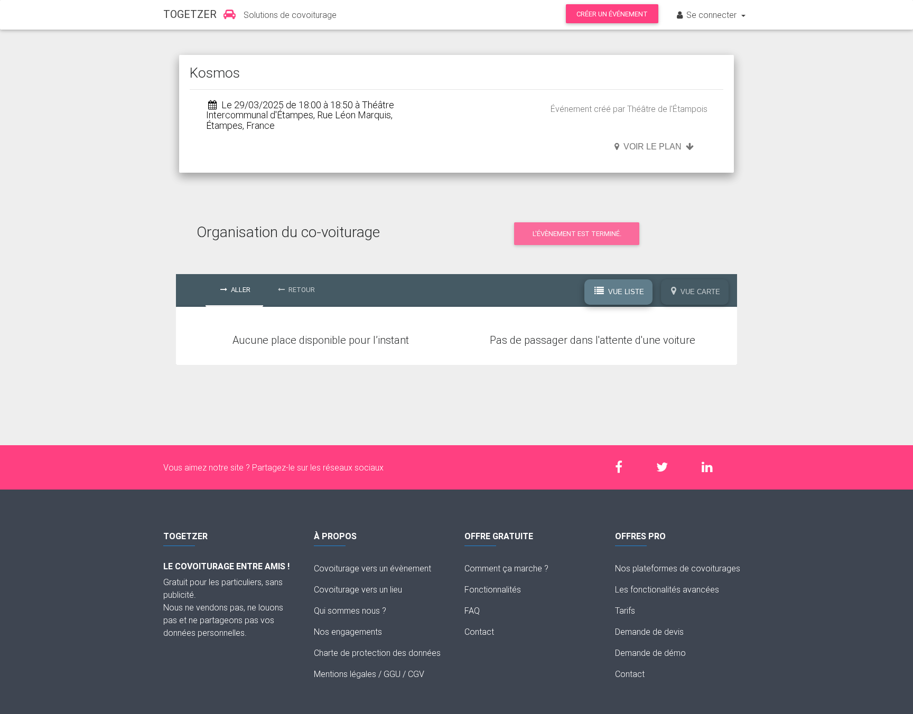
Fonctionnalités (492, 589)
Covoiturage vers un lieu (358, 589)
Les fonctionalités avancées (667, 589)
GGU (392, 674)
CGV (416, 674)
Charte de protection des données (377, 652)
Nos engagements (348, 631)
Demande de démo (650, 652)
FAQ (472, 610)
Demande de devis (649, 631)
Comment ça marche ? (506, 568)
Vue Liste (625, 292)
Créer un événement (612, 14)
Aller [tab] (239, 289)
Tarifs (625, 610)
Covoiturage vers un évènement (372, 568)
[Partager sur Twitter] (667, 467)
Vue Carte (699, 292)
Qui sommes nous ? (350, 610)
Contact (479, 631)
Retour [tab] (301, 289)
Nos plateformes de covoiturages (677, 568)
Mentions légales (345, 674)
